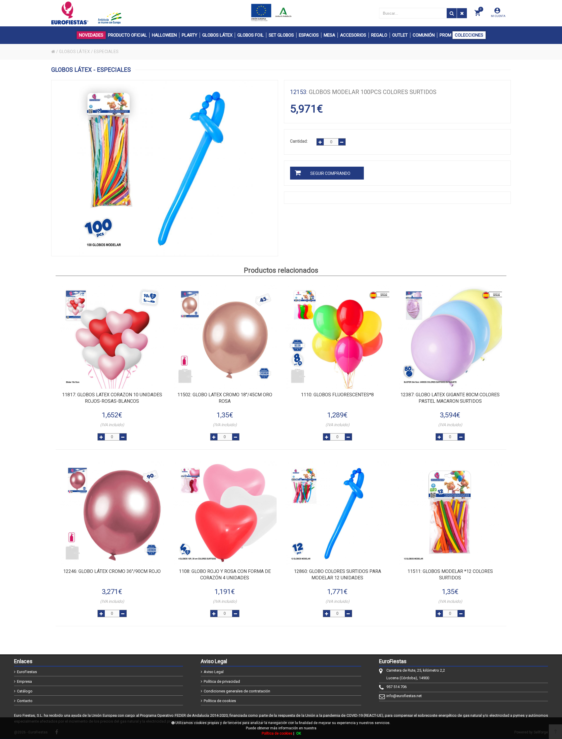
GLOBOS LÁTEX (74, 51)
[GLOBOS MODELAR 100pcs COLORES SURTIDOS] (164, 168)
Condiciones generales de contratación (237, 691)
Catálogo (24, 691)
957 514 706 (396, 687)
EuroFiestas (27, 672)
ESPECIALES (106, 51)
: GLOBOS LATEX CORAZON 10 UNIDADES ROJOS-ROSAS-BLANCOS (112, 398)
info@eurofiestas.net (404, 696)
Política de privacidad (222, 681)
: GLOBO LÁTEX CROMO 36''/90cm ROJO (112, 571)
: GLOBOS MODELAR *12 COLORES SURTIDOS (450, 575)
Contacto (24, 701)
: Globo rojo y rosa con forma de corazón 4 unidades (225, 575)
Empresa (24, 681)
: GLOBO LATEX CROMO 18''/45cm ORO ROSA (224, 398)
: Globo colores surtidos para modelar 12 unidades (337, 575)
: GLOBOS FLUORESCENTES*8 (337, 394)
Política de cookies (220, 701)
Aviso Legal (214, 672)
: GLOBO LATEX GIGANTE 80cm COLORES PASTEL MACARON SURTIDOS (450, 398)
